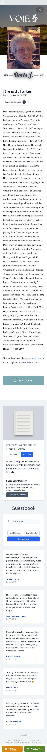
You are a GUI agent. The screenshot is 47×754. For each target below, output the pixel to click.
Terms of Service (31, 742)
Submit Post (23, 539)
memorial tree (34, 358)
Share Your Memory (17, 494)
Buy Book (27, 454)
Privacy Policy (16, 742)
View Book (12, 454)
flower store (32, 362)
